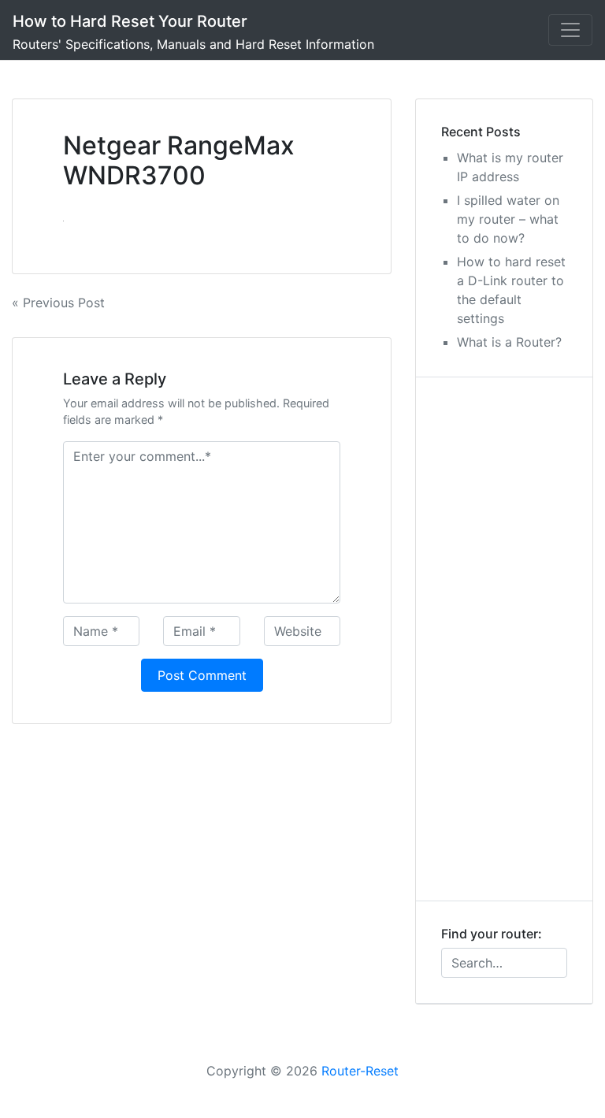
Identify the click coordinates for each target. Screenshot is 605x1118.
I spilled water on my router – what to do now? (508, 219)
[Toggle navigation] (570, 30)
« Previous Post (58, 302)
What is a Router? (509, 342)
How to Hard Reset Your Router (130, 21)
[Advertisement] (504, 639)
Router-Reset (360, 1071)
